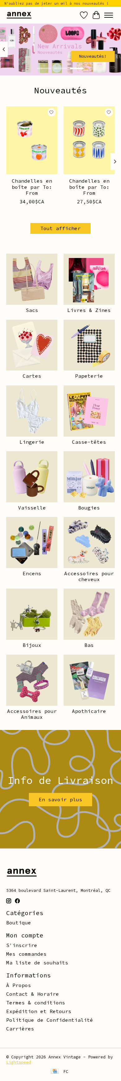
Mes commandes (26, 954)
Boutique (18, 922)
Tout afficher (60, 228)
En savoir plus (60, 799)
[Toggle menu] (108, 15)
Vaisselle (32, 508)
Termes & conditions (35, 1002)
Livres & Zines (89, 310)
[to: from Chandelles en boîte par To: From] (31, 140)
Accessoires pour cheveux (89, 576)
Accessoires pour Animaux (32, 714)
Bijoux (32, 645)
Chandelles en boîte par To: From (32, 187)
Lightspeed (18, 1062)
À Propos (18, 985)
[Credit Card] (55, 1072)
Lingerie (32, 442)
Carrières (20, 1028)
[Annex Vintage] (19, 15)
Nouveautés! (92, 56)
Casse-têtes (89, 442)
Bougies (89, 508)
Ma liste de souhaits (37, 962)
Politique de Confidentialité (49, 1020)
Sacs (32, 310)
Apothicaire (89, 711)
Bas (89, 645)
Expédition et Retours (38, 1011)
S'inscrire (21, 945)
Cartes (32, 376)
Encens (32, 573)
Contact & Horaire (32, 994)
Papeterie (89, 376)
